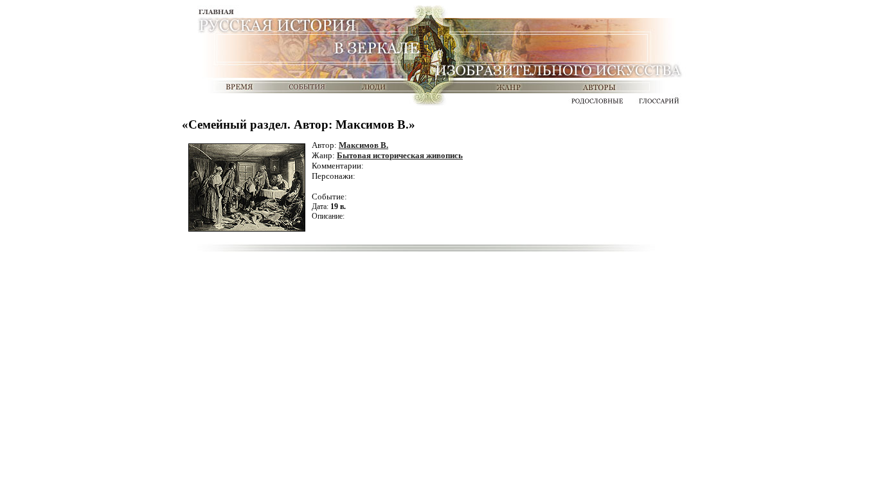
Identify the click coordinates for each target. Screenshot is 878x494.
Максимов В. (363, 145)
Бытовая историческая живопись (400, 155)
